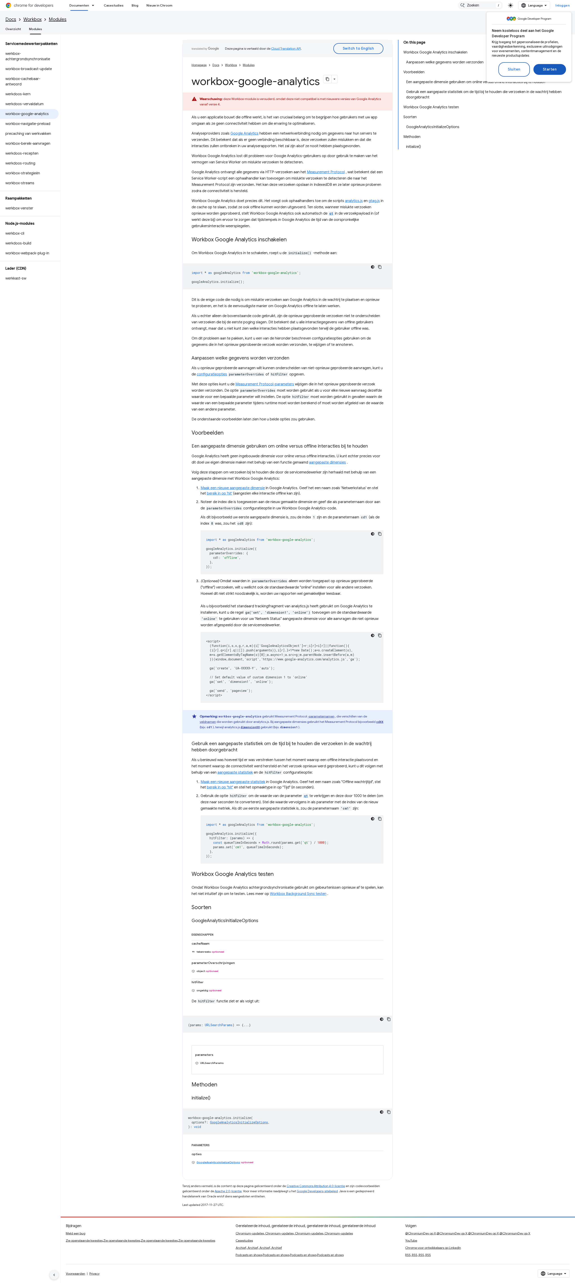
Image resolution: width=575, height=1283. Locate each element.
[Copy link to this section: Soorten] (215, 907)
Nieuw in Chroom (159, 5)
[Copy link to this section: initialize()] (214, 1098)
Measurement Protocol (326, 172)
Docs (10, 19)
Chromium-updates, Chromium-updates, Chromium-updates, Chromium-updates (294, 1233)
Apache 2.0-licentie (228, 1191)
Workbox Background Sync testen (298, 894)
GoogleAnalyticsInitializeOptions (218, 1162)
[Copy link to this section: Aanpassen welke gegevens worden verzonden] (293, 358)
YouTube (411, 1241)
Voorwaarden (75, 1273)
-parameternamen (321, 716)
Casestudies (114, 5)
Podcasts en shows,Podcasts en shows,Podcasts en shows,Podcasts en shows (290, 1255)
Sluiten (514, 69)
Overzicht (13, 29)
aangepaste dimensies (327, 462)
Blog (135, 5)
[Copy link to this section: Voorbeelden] (229, 433)
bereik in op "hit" (220, 787)
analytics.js (354, 201)
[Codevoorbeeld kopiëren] (379, 267)
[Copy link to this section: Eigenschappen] (218, 934)
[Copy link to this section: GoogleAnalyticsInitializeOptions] (262, 921)
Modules (57, 19)
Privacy (94, 1273)
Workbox (32, 19)
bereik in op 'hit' (219, 493)
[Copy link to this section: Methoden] (221, 1085)
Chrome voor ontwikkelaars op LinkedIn (433, 1248)
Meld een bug (75, 1233)
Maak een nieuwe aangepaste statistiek (233, 782)
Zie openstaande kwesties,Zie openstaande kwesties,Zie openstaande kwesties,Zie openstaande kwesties (140, 1241)
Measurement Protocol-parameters (264, 384)
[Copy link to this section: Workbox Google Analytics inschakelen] (291, 240)
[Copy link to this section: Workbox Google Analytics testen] (278, 874)
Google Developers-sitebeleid (317, 1191)
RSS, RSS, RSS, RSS (418, 1255)
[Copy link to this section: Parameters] (214, 1144)
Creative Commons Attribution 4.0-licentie (316, 1186)
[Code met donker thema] (372, 267)
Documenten (79, 5)
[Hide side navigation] (54, 1274)
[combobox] (480, 5)
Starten (550, 69)
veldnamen (208, 722)
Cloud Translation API (286, 49)
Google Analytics (244, 133)
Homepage (199, 65)
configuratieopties (212, 374)
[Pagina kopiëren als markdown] (327, 79)
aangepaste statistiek (235, 772)
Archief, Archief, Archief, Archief (259, 1248)
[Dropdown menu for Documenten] (94, 5)
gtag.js (374, 201)
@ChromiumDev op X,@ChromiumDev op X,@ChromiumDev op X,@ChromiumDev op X (467, 1233)
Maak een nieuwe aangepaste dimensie (233, 488)
